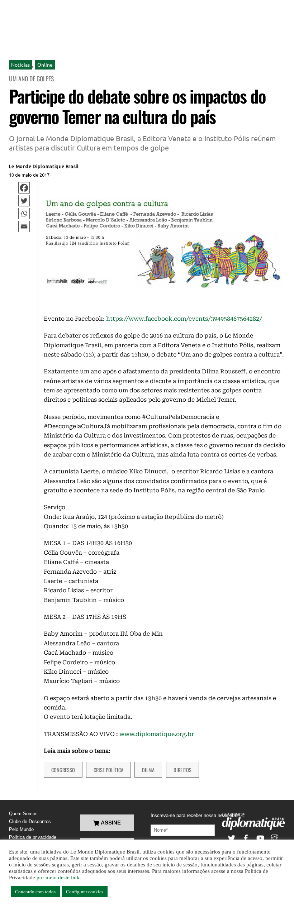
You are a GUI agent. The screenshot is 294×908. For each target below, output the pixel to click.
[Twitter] (24, 200)
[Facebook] (24, 187)
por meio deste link (58, 877)
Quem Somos (23, 813)
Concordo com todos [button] (35, 891)
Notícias (20, 64)
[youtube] (260, 837)
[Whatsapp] (24, 213)
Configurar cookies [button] (84, 891)
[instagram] (274, 837)
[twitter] (231, 837)
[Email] (24, 226)
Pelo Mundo (21, 829)
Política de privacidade (32, 837)
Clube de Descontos (30, 821)
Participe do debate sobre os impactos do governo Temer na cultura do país (137, 106)
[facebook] (246, 837)
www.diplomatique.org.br (156, 734)
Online (45, 64)
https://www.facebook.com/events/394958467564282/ (184, 318)
